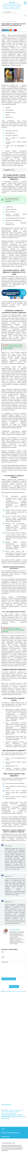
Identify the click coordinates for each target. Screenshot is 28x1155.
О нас (3, 1128)
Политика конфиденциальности (10, 1132)
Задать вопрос (5, 1136)
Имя (2, 952)
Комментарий (4, 962)
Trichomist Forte (6, 1104)
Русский (8, 12)
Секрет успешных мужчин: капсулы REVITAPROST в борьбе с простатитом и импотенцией (13, 1116)
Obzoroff (12, 2)
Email (3, 957)
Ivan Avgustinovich (15, 929)
